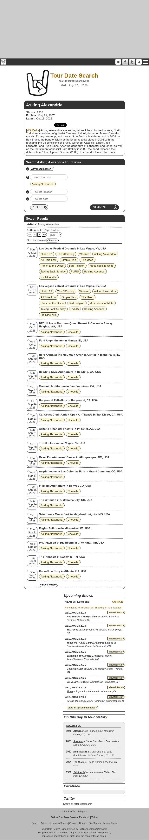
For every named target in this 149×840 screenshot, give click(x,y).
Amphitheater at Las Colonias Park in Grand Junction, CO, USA (81, 471)
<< (29, 234)
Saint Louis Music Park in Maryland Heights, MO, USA (74, 514)
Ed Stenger (85, 829)
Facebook (84, 817)
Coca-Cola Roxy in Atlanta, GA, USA (63, 571)
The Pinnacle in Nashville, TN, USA (62, 556)
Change (117, 601)
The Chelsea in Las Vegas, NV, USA (62, 443)
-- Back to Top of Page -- (74, 811)
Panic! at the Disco (52, 265)
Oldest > (51, 240)
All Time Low (48, 259)
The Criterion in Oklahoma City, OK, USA (65, 499)
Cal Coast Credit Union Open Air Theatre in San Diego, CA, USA (81, 414)
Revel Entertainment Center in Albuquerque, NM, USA (74, 457)
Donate (83, 823)
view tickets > (116, 612)
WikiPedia (33, 130)
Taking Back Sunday (53, 271)
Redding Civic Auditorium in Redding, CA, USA (70, 371)
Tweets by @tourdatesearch (77, 804)
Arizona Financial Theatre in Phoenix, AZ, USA (69, 428)
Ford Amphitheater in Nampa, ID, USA (63, 340)
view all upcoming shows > (82, 707)
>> (44, 234)
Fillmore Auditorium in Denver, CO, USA (65, 485)
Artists (44, 823)
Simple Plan (69, 259)
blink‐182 (46, 254)
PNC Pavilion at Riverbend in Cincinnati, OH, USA (71, 542)
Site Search (95, 823)
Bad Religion (76, 265)
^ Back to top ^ (48, 584)
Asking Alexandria (48, 224)
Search (35, 823)
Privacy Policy (110, 823)
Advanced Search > (42, 169)
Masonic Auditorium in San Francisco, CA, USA (70, 386)
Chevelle (73, 331)
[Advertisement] (74, 29)
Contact (73, 823)
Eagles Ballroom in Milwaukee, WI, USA (65, 528)
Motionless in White (101, 265)
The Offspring (65, 254)
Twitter (94, 817)
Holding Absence (94, 271)
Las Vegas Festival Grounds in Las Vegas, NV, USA (72, 248)
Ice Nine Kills (48, 277)
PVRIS (75, 271)
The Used (87, 259)
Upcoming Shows (58, 823)
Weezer (84, 254)
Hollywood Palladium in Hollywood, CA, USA (68, 400)
